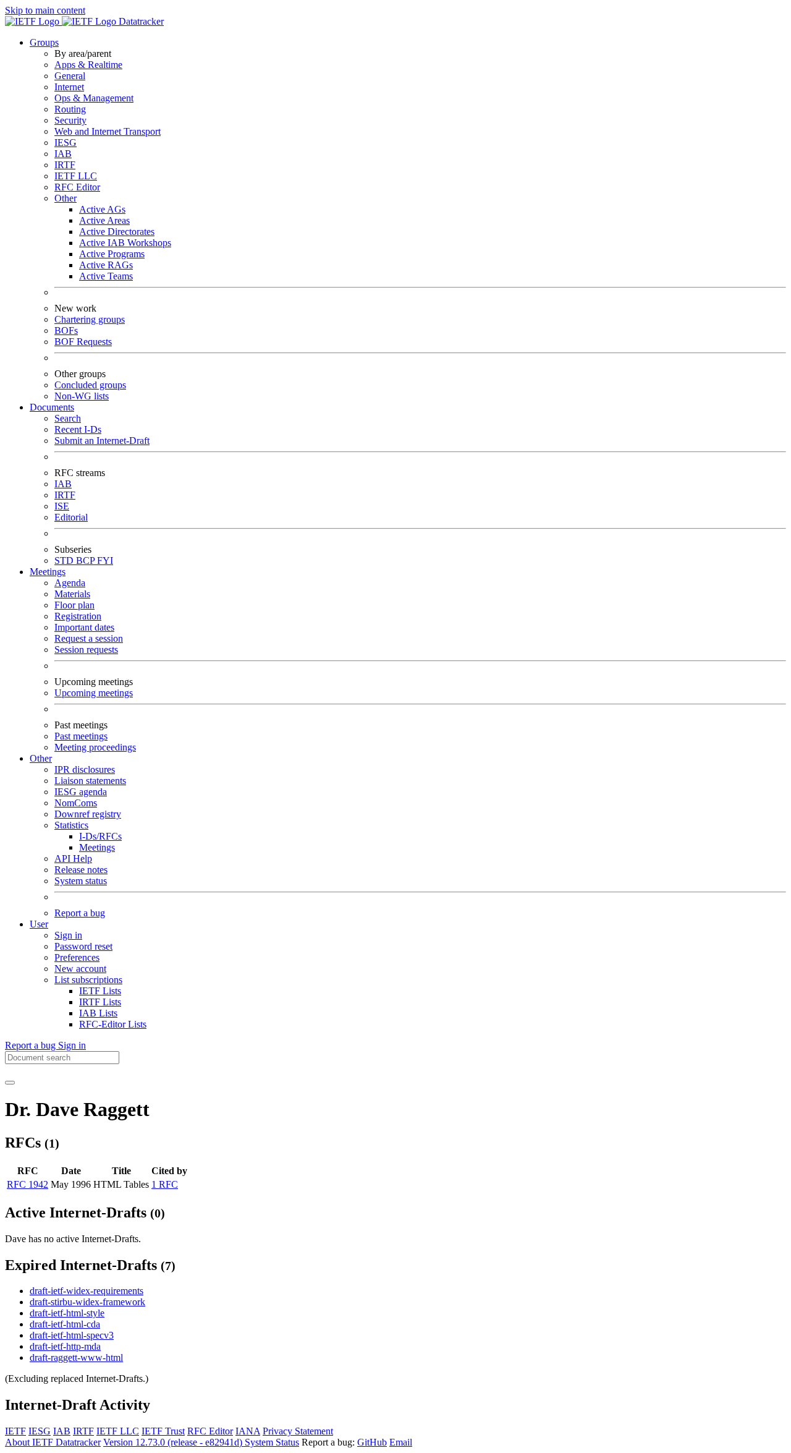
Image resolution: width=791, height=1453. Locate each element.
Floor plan (74, 605)
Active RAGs (106, 265)
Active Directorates (116, 231)
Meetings (97, 847)
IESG (65, 142)
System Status (272, 1442)
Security (70, 120)
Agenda (69, 582)
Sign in (68, 935)
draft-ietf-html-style (67, 1313)
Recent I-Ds (77, 429)
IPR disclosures (84, 769)
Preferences (76, 957)
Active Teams (106, 276)
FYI (105, 560)
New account (80, 968)
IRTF (64, 165)
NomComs (75, 803)
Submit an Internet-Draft (102, 440)
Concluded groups (90, 385)
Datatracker (140, 21)
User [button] (39, 924)
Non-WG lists (81, 396)
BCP (86, 560)
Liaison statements (90, 780)
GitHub (372, 1442)
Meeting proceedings (95, 747)
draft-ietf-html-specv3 (72, 1335)
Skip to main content (45, 10)
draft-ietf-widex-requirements (86, 1290)
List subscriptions (88, 979)
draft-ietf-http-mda (65, 1346)
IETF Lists (100, 991)
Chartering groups (89, 319)
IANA (247, 1431)
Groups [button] (44, 42)
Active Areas (104, 220)
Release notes (81, 869)
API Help (73, 858)
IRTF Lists (100, 1002)
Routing (70, 109)
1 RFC (164, 1184)
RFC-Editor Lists (112, 1024)
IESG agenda (80, 791)
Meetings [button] (48, 571)
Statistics (71, 825)
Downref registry (87, 814)
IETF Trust (163, 1431)
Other (65, 198)
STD (65, 560)
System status (80, 881)
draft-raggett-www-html (76, 1357)
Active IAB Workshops (125, 242)
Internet (69, 87)
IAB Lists (98, 1013)
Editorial (71, 517)
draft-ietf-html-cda (65, 1324)
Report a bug (79, 913)
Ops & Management (93, 98)
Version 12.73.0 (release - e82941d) (174, 1442)
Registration (77, 616)
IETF (15, 1431)
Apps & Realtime (88, 64)
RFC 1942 (27, 1184)
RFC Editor (77, 187)
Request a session (88, 638)
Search (67, 418)
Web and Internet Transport (107, 131)
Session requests (86, 649)
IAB (63, 153)
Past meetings (81, 736)
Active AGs (102, 209)
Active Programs (112, 254)
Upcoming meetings (93, 693)
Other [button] (41, 758)
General (69, 75)
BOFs (66, 330)
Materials (72, 594)
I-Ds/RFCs (100, 836)
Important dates (84, 627)
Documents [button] (52, 407)
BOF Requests (83, 341)
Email (400, 1442)
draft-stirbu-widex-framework (87, 1302)
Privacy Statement (298, 1431)
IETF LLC (75, 176)
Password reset (83, 946)
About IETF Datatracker (53, 1442)
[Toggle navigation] (10, 1082)
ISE (61, 506)
